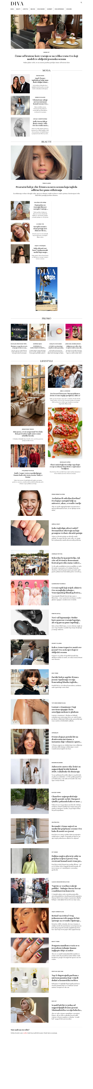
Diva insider (41, 9)
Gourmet (49, 9)
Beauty (18, 9)
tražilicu (25, 1033)
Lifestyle (25, 9)
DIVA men (69, 9)
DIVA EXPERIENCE (59, 9)
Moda (12, 9)
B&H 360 (33, 9)
